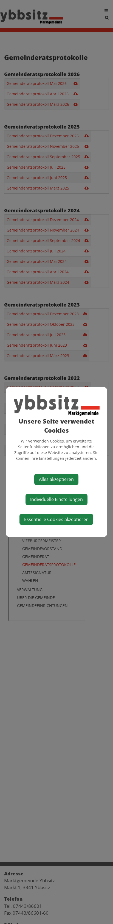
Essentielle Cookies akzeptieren (56, 519)
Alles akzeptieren (56, 479)
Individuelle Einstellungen (56, 499)
